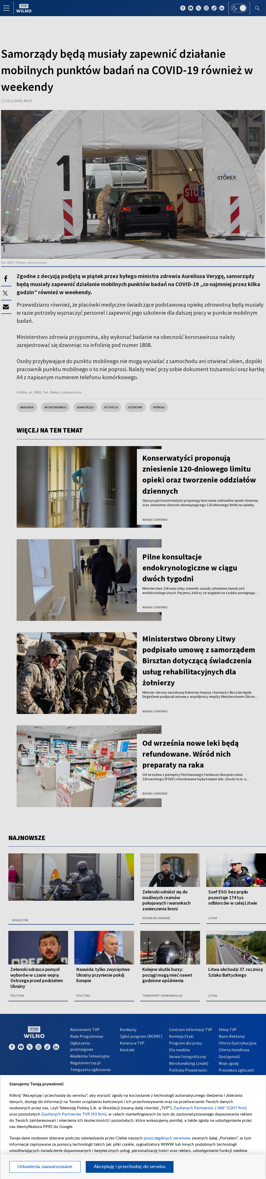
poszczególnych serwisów (167, 1138)
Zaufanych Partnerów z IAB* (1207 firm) (210, 1108)
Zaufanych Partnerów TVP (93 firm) (73, 1114)
